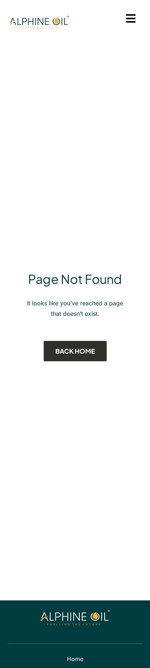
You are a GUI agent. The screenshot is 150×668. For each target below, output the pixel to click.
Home (75, 659)
